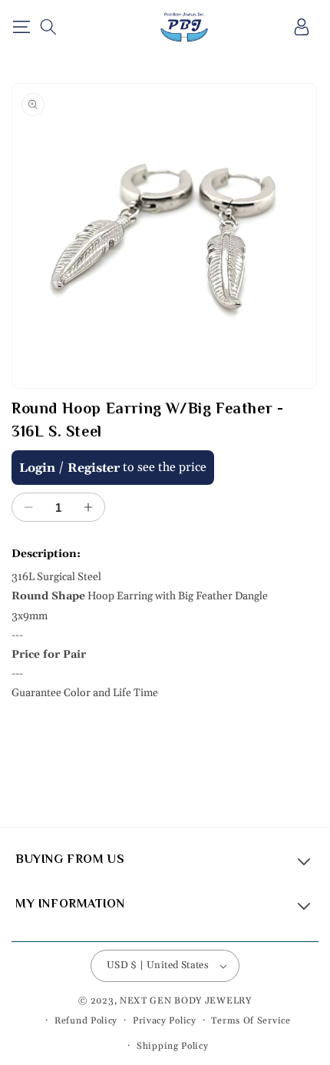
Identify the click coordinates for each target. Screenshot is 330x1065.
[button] (21, 26)
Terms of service (250, 1021)
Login (37, 468)
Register (94, 468)
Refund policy (85, 1021)
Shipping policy (173, 1046)
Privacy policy (164, 1021)
